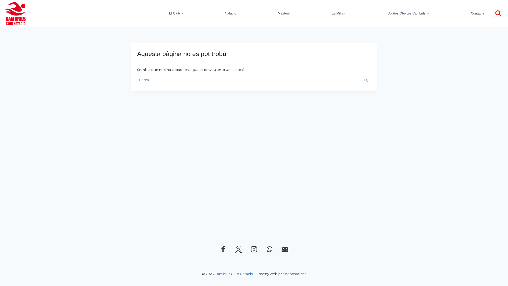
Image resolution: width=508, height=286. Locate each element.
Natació (230, 13)
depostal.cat (295, 274)
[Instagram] (254, 249)
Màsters (284, 13)
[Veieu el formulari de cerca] (498, 13)
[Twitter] (238, 249)
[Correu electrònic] (285, 249)
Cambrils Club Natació (234, 274)
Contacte (477, 13)
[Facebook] (223, 249)
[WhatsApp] (269, 249)
